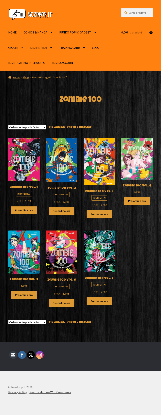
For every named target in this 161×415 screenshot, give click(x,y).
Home (16, 77)
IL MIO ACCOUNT (63, 63)
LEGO (95, 48)
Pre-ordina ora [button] (24, 210)
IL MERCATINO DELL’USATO (26, 63)
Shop (26, 77)
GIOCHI (13, 48)
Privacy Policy (17, 392)
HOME (12, 32)
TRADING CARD (69, 48)
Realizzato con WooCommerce (50, 392)
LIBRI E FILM (38, 48)
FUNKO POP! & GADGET (75, 32)
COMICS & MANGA (35, 32)
